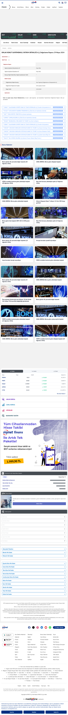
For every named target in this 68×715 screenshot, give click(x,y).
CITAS (3, 390)
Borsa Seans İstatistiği (46, 634)
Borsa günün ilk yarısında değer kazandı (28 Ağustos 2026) (14, 162)
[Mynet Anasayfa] (34, 2)
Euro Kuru (43, 652)
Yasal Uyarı (43, 686)
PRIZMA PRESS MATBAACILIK (8, 480)
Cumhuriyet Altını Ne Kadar (10, 577)
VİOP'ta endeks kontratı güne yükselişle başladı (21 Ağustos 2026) (16, 320)
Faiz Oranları (36, 680)
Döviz (27, 7)
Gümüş (37, 7)
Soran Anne (56, 639)
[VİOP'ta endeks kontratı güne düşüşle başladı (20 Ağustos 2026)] (51, 331)
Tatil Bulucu (56, 642)
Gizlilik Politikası (35, 686)
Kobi (29, 657)
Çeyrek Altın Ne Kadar (9, 563)
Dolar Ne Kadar (7, 580)
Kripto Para (43, 644)
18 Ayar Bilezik (13, 674)
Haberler (17, 637)
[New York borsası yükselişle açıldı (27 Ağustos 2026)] (51, 173)
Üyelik (29, 686)
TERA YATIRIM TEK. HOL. (7, 483)
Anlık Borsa (20, 7)
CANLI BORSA (10, 405)
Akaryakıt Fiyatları (8, 549)
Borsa (13, 7)
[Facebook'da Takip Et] (29, 627)
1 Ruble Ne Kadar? (53, 676)
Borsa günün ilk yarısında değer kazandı (47, 299)
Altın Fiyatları (43, 647)
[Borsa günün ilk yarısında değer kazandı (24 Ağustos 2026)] (17, 272)
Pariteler (28, 680)
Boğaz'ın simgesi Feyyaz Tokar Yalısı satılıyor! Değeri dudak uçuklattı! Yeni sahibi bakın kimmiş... (27, 670)
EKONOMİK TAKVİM (12, 416)
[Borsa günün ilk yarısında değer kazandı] (51, 291)
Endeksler (33, 42)
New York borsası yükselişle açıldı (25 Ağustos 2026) (49, 221)
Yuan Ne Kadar (7, 591)
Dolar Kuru (43, 649)
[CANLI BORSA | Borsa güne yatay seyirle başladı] (51, 311)
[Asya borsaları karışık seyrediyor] (17, 252)
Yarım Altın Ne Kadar (9, 573)
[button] (2, 3)
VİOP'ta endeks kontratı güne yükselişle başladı (50, 260)
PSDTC (3, 380)
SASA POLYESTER (6, 486)
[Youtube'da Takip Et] (46, 627)
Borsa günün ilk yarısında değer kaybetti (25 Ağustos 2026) (15, 241)
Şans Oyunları (31, 654)
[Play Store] (8, 635)
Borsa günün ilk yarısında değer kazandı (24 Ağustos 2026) (14, 280)
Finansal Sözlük (44, 639)
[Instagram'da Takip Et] (37, 627)
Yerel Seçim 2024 (12, 672)
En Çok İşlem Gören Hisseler (38, 678)
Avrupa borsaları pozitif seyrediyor (46, 240)
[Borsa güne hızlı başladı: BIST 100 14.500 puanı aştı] (17, 213)
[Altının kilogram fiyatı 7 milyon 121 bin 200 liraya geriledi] (51, 193)
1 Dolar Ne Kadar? (30, 676)
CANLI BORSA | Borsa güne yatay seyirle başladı (49, 319)
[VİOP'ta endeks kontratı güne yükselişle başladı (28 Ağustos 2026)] (17, 173)
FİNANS (4, 7)
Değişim (58, 42)
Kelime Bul (55, 637)
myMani (54, 7)
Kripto (43, 7)
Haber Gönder (59, 627)
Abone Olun (39, 503)
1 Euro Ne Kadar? (41, 676)
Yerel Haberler (18, 659)
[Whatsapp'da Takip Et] (50, 627)
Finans (16, 639)
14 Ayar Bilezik (54, 672)
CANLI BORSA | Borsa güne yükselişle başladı (15, 201)
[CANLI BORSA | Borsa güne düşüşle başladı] (51, 154)
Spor (16, 654)
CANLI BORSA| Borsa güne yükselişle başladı (49, 280)
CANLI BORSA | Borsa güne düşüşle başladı (48, 162)
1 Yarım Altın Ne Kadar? (51, 674)
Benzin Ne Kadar (7, 552)
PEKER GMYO (5, 488)
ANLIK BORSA (10, 399)
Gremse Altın (37, 672)
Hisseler (40, 42)
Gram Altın (21, 672)
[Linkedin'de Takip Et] (41, 627)
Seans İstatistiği (24, 42)
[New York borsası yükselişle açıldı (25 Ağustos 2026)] (51, 213)
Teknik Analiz (14, 42)
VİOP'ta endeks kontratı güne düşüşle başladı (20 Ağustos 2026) (50, 339)
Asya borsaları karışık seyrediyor (11, 260)
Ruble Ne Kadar (7, 594)
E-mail (29, 652)
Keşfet (41, 659)
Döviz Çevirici (8, 511)
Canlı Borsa (6, 42)
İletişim (19, 686)
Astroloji (30, 639)
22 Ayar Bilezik (23, 674)
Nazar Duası (56, 659)
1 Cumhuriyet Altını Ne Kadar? (15, 676)
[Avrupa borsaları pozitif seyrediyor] (51, 232)
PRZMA (4, 377)
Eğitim (16, 652)
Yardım (24, 686)
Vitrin (29, 642)
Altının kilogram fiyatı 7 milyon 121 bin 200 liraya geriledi (50, 202)
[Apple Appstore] (8, 640)
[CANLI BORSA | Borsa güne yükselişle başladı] (17, 193)
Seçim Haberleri (31, 644)
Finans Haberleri (59, 670)
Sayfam (61, 7)
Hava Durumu (43, 657)
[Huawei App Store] (8, 645)
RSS (49, 686)
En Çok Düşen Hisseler (9, 678)
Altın (32, 7)
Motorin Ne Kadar (8, 556)
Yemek (16, 642)
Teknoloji (30, 634)
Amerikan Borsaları (49, 42)
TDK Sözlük (56, 654)
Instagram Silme (57, 652)
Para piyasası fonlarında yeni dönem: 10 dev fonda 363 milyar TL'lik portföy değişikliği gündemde (16, 300)
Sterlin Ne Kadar (7, 587)
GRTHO (4, 387)
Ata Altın (29, 672)
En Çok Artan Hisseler (23, 678)
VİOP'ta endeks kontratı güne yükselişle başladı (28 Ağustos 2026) (16, 182)
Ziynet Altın (45, 672)
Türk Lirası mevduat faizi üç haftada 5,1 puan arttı (33, 666)
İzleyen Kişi (61, 477)
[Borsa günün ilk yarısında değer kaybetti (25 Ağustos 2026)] (17, 232)
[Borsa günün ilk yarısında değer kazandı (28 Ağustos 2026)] (17, 154)
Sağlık (29, 637)
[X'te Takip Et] (33, 627)
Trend (16, 649)
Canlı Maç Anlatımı (32, 647)
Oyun (54, 634)
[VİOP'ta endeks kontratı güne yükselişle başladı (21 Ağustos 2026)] (17, 311)
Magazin (17, 647)
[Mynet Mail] (65, 2)
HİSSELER (9, 410)
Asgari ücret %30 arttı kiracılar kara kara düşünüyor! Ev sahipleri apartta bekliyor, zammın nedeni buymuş (33, 668)
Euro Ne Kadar (7, 584)
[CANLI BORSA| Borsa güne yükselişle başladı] (51, 272)
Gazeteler (30, 649)
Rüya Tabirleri (43, 654)
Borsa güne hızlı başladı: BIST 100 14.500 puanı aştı (16, 221)
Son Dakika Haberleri (20, 634)
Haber (48, 7)
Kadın (16, 644)
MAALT (3, 384)
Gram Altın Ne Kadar (9, 567)
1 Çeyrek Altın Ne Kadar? (35, 674)
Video (16, 657)
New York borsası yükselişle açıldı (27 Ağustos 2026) (49, 182)
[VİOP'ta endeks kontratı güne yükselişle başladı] (51, 252)
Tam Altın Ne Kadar (8, 570)
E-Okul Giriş (56, 647)
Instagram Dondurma (58, 649)
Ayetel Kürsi (56, 657)
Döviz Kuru (59, 678)
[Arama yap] (59, 3)
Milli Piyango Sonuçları (59, 644)
